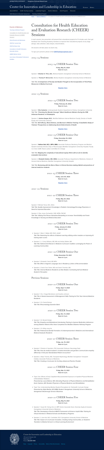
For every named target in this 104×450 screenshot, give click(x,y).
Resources (72, 11)
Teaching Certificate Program (39, 14)
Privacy (35, 444)
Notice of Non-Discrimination (53, 444)
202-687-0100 (31, 441)
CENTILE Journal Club (15, 43)
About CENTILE (14, 11)
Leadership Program (41, 11)
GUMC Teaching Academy (26, 11)
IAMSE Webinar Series (15, 54)
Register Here (62, 88)
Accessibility (42, 444)
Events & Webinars (52, 11)
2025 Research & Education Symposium (20, 14)
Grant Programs (64, 11)
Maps (24, 444)
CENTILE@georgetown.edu (62, 52)
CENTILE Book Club (15, 46)
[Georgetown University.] (17, 1)
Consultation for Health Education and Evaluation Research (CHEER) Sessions (19, 35)
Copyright (30, 444)
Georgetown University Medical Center (37, 1)
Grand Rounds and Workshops (17, 40)
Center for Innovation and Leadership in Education (43, 7)
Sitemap (63, 444)
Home (32, 16)
